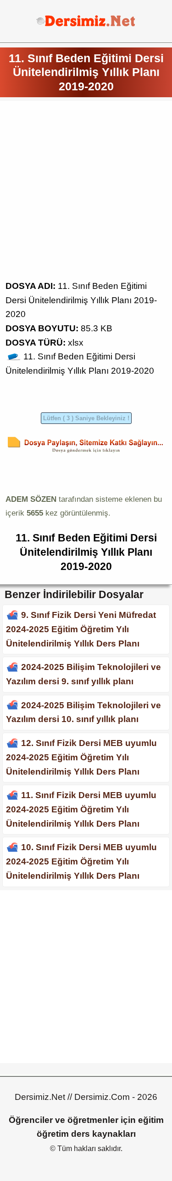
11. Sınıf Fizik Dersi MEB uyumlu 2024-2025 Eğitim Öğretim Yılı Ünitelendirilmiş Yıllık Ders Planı (81, 809)
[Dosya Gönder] (86, 453)
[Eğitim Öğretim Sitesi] (86, 25)
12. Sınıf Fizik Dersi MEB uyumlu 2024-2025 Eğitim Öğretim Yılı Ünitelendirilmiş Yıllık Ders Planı (81, 757)
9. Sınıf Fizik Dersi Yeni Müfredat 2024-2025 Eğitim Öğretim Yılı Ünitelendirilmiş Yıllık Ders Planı (81, 629)
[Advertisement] (86, 192)
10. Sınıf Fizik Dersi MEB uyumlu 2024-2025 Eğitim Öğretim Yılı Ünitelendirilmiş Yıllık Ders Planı (81, 861)
